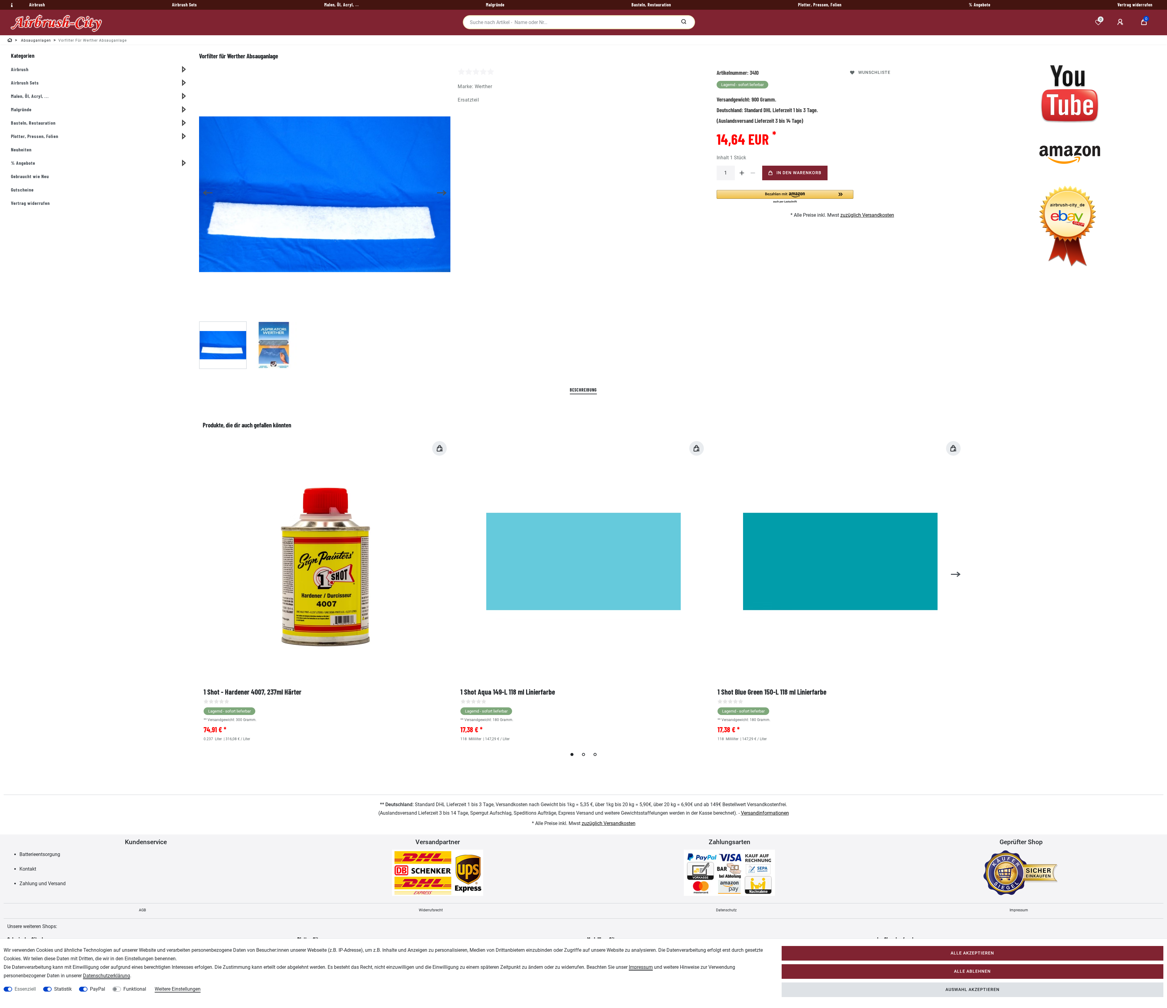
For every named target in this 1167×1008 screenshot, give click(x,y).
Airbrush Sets (25, 82)
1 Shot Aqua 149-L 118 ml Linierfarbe (507, 691)
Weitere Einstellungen (178, 989)
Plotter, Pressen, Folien (34, 136)
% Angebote (23, 163)
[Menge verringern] (753, 173)
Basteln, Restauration (33, 123)
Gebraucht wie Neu (30, 176)
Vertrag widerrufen (30, 203)
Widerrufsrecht (431, 910)
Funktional (134, 989)
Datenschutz (726, 910)
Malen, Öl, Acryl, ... (30, 96)
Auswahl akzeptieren (972, 989)
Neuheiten (21, 149)
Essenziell (25, 989)
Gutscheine (22, 189)
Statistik (63, 989)
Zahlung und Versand (42, 883)
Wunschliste (874, 72)
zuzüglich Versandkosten (867, 215)
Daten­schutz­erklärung (106, 976)
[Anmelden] (1121, 22)
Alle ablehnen (972, 971)
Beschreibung (583, 389)
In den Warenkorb (798, 172)
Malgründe (21, 109)
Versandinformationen (765, 813)
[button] (785, 197)
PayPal (97, 989)
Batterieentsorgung (39, 854)
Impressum (1019, 910)
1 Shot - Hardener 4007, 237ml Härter (252, 691)
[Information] (11, 5)
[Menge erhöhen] (742, 173)
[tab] (583, 390)
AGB (142, 910)
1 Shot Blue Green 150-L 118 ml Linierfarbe (772, 691)
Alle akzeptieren (972, 953)
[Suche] (683, 22)
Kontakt (27, 869)
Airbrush (20, 69)
